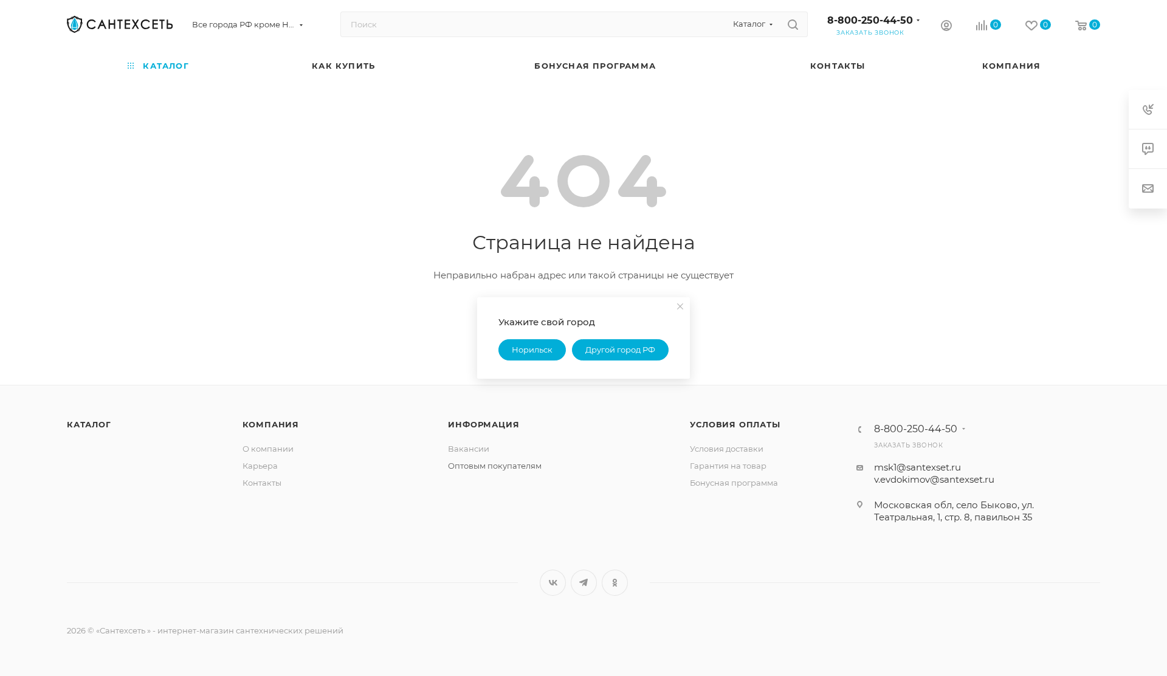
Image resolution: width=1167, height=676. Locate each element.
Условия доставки (726, 449)
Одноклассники (615, 583)
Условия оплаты (735, 424)
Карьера (260, 466)
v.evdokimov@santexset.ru (934, 479)
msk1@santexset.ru (917, 467)
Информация (483, 424)
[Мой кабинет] (946, 27)
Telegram (584, 583)
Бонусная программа (734, 483)
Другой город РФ (620, 349)
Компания (271, 424)
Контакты (262, 483)
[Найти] (793, 24)
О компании (268, 449)
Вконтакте (553, 583)
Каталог (89, 424)
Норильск (532, 349)
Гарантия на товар (728, 466)
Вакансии (468, 449)
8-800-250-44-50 (870, 20)
